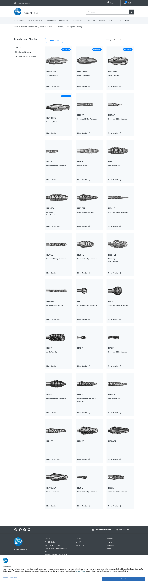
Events (118, 20)
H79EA (111, 395)
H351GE (112, 255)
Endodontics (51, 20)
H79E (80, 395)
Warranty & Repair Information (56, 555)
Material (43, 27)
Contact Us (80, 545)
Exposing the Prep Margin (25, 56)
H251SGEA (82, 71)
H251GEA (51, 71)
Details (109, 542)
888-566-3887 (124, 530)
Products (23, 27)
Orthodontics (77, 20)
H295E (49, 255)
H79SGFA (51, 118)
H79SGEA (51, 488)
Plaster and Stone (56, 27)
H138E (111, 115)
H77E (111, 348)
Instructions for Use (52, 545)
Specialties (90, 20)
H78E (49, 395)
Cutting (18, 47)
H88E (80, 488)
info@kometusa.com (103, 530)
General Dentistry (35, 20)
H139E (49, 162)
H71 (79, 301)
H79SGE (112, 441)
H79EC (49, 441)
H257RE (81, 208)
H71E (111, 301)
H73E (80, 348)
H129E (80, 115)
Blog (110, 20)
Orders (109, 549)
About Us (79, 542)
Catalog (101, 20)
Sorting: (108, 40)
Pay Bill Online (50, 542)
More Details (51, 86)
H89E (111, 488)
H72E (49, 348)
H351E (80, 255)
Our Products (19, 20)
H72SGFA (113, 71)
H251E (111, 162)
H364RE (50, 301)
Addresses (110, 545)
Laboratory (63, 20)
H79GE (80, 441)
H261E (111, 208)
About (127, 20)
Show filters (54, 40)
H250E (80, 162)
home (16, 27)
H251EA (50, 208)
